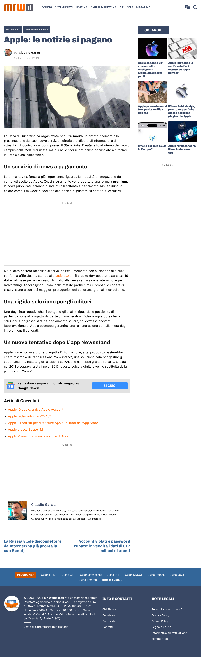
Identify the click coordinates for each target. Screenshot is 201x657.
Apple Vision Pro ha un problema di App (38, 436)
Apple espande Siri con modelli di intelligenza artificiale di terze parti (150, 69)
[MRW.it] (18, 7)
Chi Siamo (109, 609)
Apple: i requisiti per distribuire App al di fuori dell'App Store (53, 423)
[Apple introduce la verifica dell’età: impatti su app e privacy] (182, 48)
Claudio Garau (29, 52)
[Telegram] (117, 52)
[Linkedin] (99, 52)
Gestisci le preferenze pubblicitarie (46, 626)
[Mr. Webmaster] (12, 604)
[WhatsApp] (108, 52)
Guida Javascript (91, 574)
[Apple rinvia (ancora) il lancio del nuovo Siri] (182, 131)
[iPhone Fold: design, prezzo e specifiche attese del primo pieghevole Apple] (182, 91)
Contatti (107, 627)
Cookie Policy (160, 621)
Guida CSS (68, 574)
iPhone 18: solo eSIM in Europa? (152, 147)
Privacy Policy (160, 615)
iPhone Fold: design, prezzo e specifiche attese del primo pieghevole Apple (181, 111)
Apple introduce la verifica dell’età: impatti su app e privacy (180, 68)
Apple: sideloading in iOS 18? (29, 416)
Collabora (108, 615)
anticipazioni (64, 275)
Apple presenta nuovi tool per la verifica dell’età (152, 110)
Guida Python (156, 574)
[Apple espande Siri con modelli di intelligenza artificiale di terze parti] (152, 48)
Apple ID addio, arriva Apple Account (35, 409)
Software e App (37, 29)
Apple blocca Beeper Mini (27, 429)
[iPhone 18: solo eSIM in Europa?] (152, 131)
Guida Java (176, 574)
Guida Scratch (88, 579)
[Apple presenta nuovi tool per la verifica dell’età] (152, 91)
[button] (195, 7)
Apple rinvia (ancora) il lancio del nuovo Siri (182, 149)
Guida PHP (113, 574)
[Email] (126, 52)
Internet (13, 29)
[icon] (187, 7)
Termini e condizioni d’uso (169, 609)
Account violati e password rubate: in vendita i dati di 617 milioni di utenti (102, 546)
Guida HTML (49, 574)
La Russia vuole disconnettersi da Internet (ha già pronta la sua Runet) (33, 546)
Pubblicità (109, 621)
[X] (90, 52)
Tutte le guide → (112, 579)
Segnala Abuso (161, 627)
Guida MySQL (134, 574)
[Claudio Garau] (9, 52)
